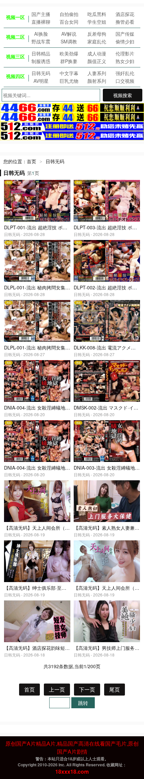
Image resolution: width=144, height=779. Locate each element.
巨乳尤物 (69, 80)
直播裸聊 (40, 21)
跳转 (83, 702)
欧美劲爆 (69, 53)
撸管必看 (125, 21)
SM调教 (69, 41)
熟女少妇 (125, 61)
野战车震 (40, 41)
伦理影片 (125, 53)
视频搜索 (122, 95)
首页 (31, 161)
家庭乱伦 (96, 41)
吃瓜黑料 (96, 14)
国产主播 (40, 14)
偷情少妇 (125, 41)
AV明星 (41, 80)
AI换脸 (41, 33)
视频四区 (15, 76)
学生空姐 (96, 21)
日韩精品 (40, 53)
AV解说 (68, 33)
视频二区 (15, 36)
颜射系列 (96, 80)
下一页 (87, 689)
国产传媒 (125, 33)
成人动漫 (96, 53)
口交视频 (125, 80)
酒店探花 (125, 14)
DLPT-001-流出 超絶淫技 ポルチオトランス (49, 227)
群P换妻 (68, 61)
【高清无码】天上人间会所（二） (109, 587)
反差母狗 (96, 33)
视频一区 (15, 17)
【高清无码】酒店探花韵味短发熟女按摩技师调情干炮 (60, 647)
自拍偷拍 (69, 14)
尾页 (114, 689)
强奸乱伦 (125, 73)
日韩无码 (40, 73)
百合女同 (69, 21)
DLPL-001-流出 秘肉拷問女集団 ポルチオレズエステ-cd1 (63, 347)
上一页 (57, 689)
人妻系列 (96, 73)
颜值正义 (96, 61)
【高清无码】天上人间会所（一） (39, 527)
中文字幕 (69, 73)
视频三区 (15, 56)
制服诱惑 (40, 61)
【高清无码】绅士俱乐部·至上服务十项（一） (51, 587)
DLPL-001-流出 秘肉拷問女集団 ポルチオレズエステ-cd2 (63, 287)
